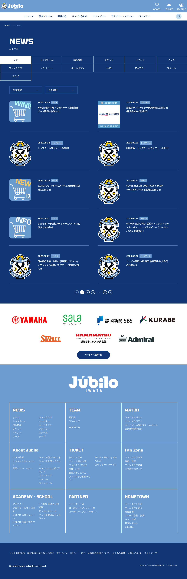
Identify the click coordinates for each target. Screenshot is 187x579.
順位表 (72, 417)
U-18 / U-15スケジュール (24, 516)
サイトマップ (150, 553)
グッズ (16, 436)
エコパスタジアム (133, 421)
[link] (18, 25)
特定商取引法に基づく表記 (40, 553)
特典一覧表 (130, 461)
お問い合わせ (134, 553)
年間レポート (131, 523)
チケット (109, 60)
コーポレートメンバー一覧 (82, 508)
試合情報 (78, 60)
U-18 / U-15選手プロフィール (24, 524)
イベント (140, 60)
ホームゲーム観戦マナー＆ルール (141, 425)
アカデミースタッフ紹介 (24, 509)
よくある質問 (118, 553)
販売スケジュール (77, 473)
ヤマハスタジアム (133, 417)
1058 (105, 292)
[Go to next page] (110, 292)
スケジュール (45, 483)
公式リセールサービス (106, 464)
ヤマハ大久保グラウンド (50, 463)
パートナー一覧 (76, 504)
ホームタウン (77, 68)
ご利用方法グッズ (133, 469)
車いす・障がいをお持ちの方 (106, 459)
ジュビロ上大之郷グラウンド (50, 470)
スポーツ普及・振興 (135, 515)
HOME (7, 26)
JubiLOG (129, 527)
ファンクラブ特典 (133, 465)
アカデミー (140, 68)
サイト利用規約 (17, 553)
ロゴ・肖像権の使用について (95, 553)
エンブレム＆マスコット (24, 463)
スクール (43, 433)
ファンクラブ (15, 68)
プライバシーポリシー (67, 553)
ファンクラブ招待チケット (80, 478)
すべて (16, 417)
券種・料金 (74, 469)
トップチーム (46, 60)
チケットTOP (75, 457)
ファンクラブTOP (134, 457)
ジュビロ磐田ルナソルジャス (50, 516)
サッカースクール (47, 511)
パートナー (46, 68)
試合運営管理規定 (133, 429)
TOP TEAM (74, 427)
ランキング (74, 421)
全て (15, 60)
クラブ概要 (18, 457)
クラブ (15, 76)
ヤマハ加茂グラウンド (50, 457)
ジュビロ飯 (130, 519)
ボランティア (45, 475)
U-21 (109, 68)
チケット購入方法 (77, 461)
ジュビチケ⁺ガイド (78, 465)
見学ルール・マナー (22, 468)
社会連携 (129, 512)
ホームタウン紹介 (133, 508)
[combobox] (25, 90)
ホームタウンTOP (134, 504)
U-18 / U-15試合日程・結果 (50, 505)
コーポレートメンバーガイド (83, 512)
